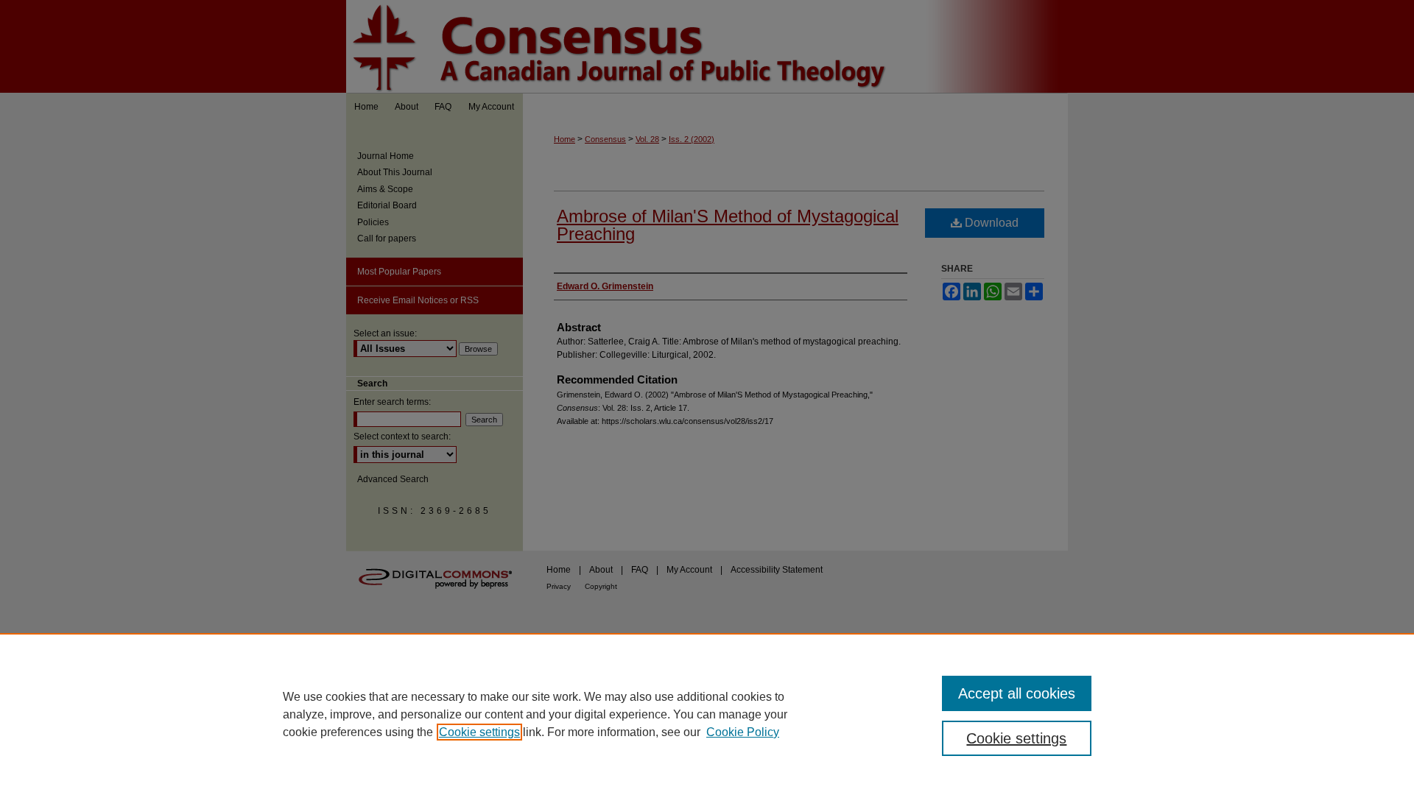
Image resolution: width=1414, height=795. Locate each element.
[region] (707, 714)
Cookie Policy (742, 732)
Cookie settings (479, 732)
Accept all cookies (1016, 693)
